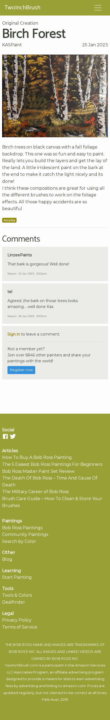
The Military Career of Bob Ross (35, 491)
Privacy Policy (17, 620)
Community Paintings (25, 534)
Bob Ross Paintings (22, 527)
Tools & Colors (17, 595)
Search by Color (19, 541)
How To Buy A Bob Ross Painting (37, 457)
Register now (21, 370)
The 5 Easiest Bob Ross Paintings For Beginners (52, 464)
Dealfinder (13, 602)
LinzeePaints (19, 255)
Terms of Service (19, 627)
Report (12, 273)
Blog (7, 559)
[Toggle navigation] (98, 7)
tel (9, 291)
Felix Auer (50, 700)
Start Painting (17, 577)
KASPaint (12, 44)
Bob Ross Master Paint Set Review (38, 471)
